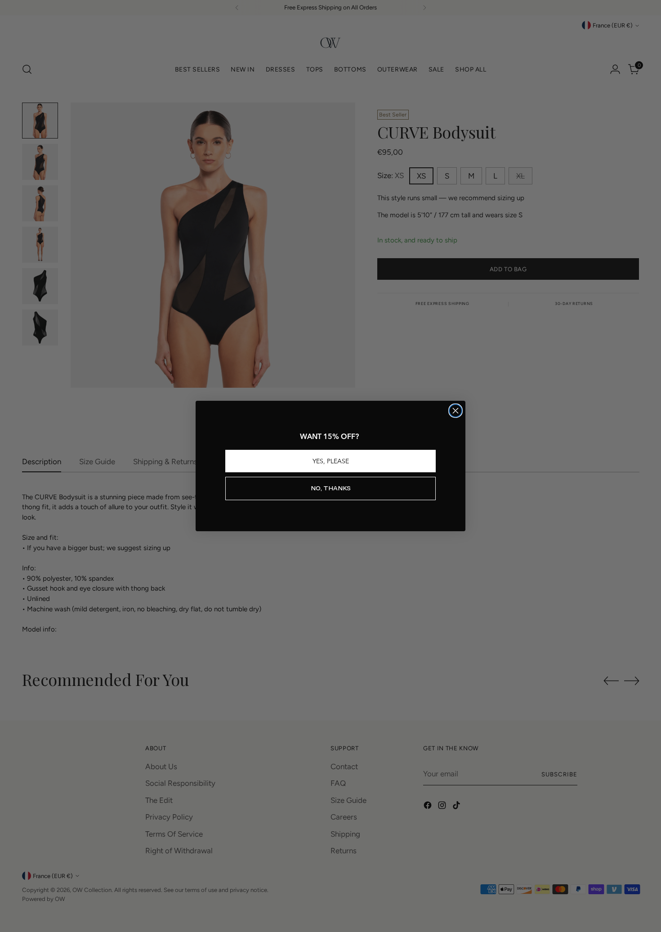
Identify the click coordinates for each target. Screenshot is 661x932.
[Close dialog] (455, 410)
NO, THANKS (331, 488)
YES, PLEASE (331, 461)
